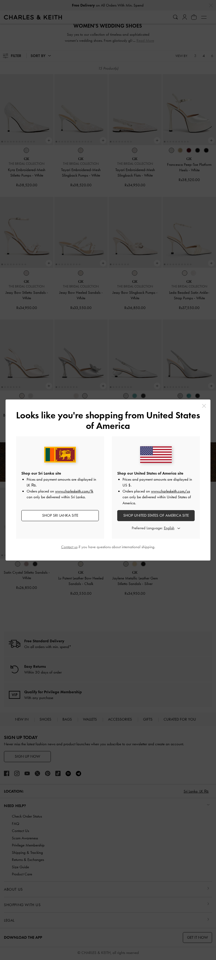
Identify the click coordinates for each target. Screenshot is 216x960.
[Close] (204, 406)
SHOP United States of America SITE (156, 515)
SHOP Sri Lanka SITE (60, 515)
